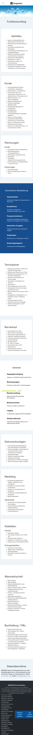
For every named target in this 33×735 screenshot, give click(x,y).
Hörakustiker (15, 691)
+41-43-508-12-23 (6, 676)
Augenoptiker (23, 691)
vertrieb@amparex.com (23, 676)
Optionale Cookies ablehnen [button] (19, 714)
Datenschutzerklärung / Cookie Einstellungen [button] (7, 731)
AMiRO (29, 691)
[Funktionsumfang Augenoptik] (16, 11)
